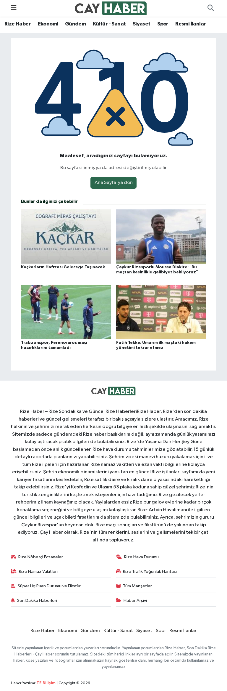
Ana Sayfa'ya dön (114, 182)
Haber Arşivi (135, 600)
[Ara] (210, 8)
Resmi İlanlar (190, 24)
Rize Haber (17, 24)
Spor (162, 24)
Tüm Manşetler (137, 586)
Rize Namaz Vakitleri (38, 571)
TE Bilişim (46, 683)
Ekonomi (48, 24)
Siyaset (141, 24)
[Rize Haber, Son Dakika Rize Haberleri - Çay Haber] (111, 8)
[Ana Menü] (14, 8)
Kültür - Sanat (109, 24)
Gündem (75, 24)
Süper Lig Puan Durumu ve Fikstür (49, 586)
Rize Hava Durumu (141, 557)
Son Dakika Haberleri (37, 600)
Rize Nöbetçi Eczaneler (40, 557)
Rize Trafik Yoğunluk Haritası (150, 571)
